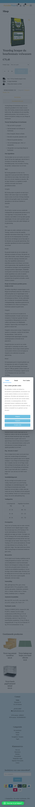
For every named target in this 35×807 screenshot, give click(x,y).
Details (16, 380)
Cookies (7, 380)
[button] (13, 803)
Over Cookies (26, 380)
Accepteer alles (17, 425)
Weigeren (17, 416)
